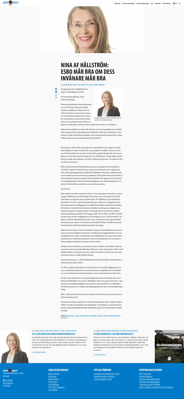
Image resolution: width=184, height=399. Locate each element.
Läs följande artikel (99, 355)
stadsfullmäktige (103, 316)
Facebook (9, 380)
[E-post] (56, 95)
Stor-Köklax (53, 390)
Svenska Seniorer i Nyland (104, 377)
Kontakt (158, 3)
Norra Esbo (52, 382)
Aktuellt (117, 3)
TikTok (7, 386)
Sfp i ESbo (89, 85)
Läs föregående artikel (39, 352)
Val (152, 3)
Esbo (77, 316)
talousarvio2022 (114, 316)
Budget (70, 85)
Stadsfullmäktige (99, 85)
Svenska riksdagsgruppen (149, 382)
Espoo (81, 316)
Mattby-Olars (53, 379)
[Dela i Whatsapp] (56, 97)
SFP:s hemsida (145, 374)
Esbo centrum (54, 374)
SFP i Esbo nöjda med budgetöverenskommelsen (53, 334)
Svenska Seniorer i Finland (149, 385)
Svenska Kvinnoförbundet (149, 379)
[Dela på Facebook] (56, 89)
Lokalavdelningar (142, 3)
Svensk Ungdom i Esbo (103, 379)
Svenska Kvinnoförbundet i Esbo (107, 374)
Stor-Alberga (53, 385)
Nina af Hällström (79, 85)
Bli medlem (167, 3)
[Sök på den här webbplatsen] (179, 3)
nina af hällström (90, 316)
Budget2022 (71, 316)
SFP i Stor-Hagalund (56, 387)
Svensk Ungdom (145, 377)
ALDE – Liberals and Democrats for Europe (156, 387)
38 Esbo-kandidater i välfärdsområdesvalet (113, 334)
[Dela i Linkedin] (56, 92)
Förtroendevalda (128, 3)
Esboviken (52, 377)
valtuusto (64, 318)
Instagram (9, 383)
